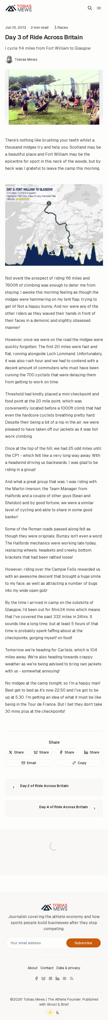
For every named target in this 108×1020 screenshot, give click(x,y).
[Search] (90, 8)
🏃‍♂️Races (60, 27)
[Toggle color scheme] (54, 1012)
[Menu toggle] (99, 8)
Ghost (52, 1004)
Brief (64, 1004)
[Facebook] (36, 978)
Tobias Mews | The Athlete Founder (52, 999)
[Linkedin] (58, 978)
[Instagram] (50, 978)
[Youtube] (65, 978)
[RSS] (72, 978)
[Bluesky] (43, 978)
